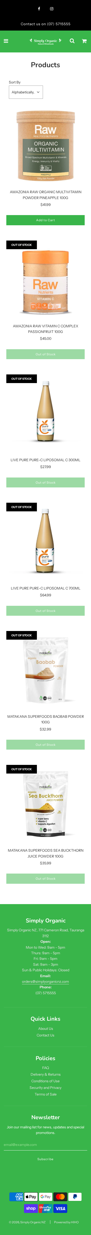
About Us (45, 1028)
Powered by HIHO (66, 1222)
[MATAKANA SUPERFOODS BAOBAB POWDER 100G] (45, 670)
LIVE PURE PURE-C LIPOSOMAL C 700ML (45, 588)
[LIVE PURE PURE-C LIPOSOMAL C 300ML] (45, 413)
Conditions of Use (45, 1081)
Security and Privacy (45, 1087)
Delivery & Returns (46, 1074)
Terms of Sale (46, 1094)
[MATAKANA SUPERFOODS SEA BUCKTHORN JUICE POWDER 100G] (45, 804)
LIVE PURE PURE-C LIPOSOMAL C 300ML (45, 460)
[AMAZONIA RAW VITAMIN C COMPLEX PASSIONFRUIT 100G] (45, 280)
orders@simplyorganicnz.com (45, 981)
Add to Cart (45, 220)
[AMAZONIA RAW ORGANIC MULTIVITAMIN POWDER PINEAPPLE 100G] (45, 145)
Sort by (14, 82)
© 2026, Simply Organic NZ (27, 1222)
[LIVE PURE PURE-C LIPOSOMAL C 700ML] (45, 542)
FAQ (45, 1067)
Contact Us (45, 1035)
